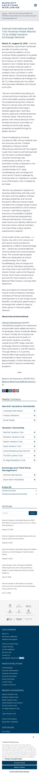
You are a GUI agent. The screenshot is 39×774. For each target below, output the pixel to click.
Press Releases (7, 668)
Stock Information (8, 679)
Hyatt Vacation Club (9, 714)
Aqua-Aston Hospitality (10, 722)
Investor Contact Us (9, 685)
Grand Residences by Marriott (12, 703)
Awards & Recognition (10, 639)
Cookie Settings (7, 647)
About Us (5, 634)
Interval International (11, 323)
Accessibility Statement (10, 658)
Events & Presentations (10, 670)
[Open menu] (35, 5)
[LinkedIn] (10, 390)
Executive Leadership (9, 636)
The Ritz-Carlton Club (9, 706)
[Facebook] (3, 390)
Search (33, 513)
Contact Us (6, 655)
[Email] (17, 390)
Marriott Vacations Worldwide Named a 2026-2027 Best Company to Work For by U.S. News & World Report (19, 522)
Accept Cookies (19, 763)
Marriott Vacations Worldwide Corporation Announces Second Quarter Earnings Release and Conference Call (18, 586)
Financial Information (9, 676)
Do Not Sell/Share (8, 649)
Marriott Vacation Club (10, 694)
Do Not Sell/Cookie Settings (20, 771)
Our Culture (6, 731)
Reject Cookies (19, 767)
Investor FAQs (7, 682)
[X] (7, 390)
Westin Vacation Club (9, 700)
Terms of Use (6, 652)
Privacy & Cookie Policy (10, 644)
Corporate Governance (10, 673)
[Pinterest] (14, 390)
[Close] (33, 737)
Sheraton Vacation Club (10, 697)
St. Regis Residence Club (11, 708)
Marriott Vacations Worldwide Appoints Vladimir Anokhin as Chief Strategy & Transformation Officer (19, 552)
